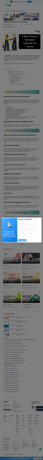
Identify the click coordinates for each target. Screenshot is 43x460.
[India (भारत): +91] (19, 229)
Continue (22, 240)
